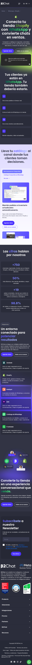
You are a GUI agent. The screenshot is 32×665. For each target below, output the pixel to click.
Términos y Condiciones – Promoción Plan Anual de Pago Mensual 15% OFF (15, 656)
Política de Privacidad (10, 647)
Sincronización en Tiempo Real (12, 171)
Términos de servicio (22, 647)
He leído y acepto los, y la (17, 546)
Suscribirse (16, 554)
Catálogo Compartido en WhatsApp (14, 175)
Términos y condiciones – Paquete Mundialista (16, 653)
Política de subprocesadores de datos (19, 650)
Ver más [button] (6, 178)
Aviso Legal (6, 650)
